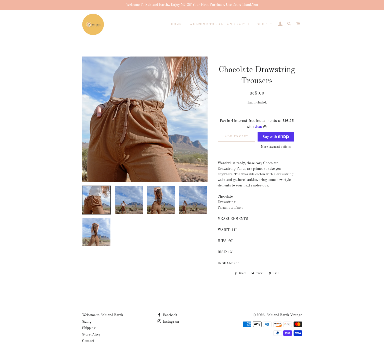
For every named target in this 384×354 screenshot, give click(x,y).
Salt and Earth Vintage (284, 315)
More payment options (276, 146)
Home (176, 24)
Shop (262, 24)
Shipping (89, 328)
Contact (88, 341)
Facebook (169, 315)
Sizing (87, 322)
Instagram (170, 322)
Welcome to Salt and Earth (219, 24)
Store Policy (91, 334)
